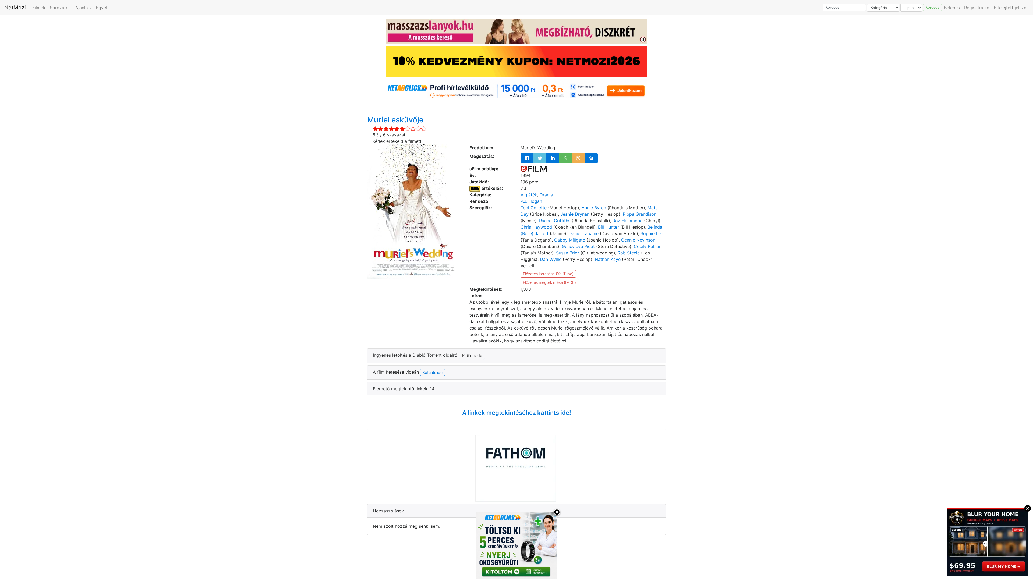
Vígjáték (529, 194)
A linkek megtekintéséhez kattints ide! (516, 412)
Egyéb (102, 7)
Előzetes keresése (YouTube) (548, 273)
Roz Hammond (628, 220)
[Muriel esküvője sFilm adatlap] (534, 168)
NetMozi (15, 7)
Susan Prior (567, 253)
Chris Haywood (536, 227)
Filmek (38, 7)
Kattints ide (433, 372)
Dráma (546, 194)
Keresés (932, 7)
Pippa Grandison (639, 214)
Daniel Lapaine (584, 233)
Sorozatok (60, 7)
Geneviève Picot (578, 246)
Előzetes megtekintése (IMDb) (549, 282)
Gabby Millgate (569, 240)
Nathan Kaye (608, 259)
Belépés (952, 7)
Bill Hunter (608, 227)
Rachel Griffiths (554, 220)
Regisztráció (976, 7)
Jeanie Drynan (574, 214)
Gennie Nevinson (638, 240)
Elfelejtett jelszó (1010, 7)
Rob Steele (629, 253)
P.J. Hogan (531, 201)
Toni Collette (534, 207)
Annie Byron (594, 207)
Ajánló (81, 7)
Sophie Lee (652, 233)
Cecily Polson (647, 246)
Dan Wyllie (550, 259)
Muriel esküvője (395, 119)
